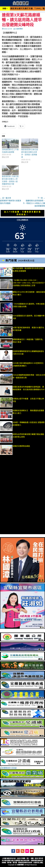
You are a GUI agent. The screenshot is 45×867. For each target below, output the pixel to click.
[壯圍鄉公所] (22, 756)
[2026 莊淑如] (22, 628)
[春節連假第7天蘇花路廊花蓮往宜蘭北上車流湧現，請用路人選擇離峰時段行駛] (10, 170)
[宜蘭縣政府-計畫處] (22, 765)
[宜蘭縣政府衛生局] (22, 787)
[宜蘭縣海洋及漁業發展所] (22, 679)
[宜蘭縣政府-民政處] (8, 768)
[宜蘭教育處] (22, 816)
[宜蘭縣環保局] (22, 660)
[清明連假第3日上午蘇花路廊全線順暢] (10, 143)
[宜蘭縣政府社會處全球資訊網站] (22, 806)
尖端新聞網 (19, 29)
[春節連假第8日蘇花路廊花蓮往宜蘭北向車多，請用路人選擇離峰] (29, 143)
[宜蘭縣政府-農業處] (22, 777)
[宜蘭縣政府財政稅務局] (22, 717)
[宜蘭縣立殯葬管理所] (22, 708)
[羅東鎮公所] (22, 641)
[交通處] (22, 727)
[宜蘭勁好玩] (22, 650)
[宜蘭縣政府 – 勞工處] (22, 845)
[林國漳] (22, 582)
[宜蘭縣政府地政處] (22, 689)
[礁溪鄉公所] (22, 669)
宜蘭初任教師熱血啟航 (21, 446)
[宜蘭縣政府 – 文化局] (22, 825)
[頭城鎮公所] (22, 746)
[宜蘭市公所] (22, 698)
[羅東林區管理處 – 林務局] (22, 797)
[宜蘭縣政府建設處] (22, 737)
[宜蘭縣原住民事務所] (22, 835)
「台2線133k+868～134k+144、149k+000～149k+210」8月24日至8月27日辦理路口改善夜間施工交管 (28, 282)
